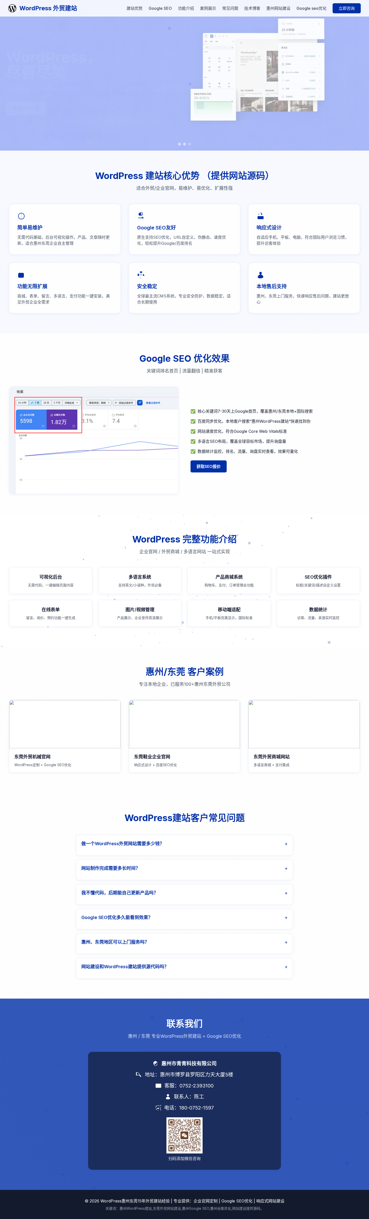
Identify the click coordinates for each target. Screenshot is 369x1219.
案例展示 (208, 8)
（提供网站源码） (238, 175)
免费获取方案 (25, 108)
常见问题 (230, 8)
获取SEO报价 (209, 466)
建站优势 (135, 8)
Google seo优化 (311, 8)
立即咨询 (347, 8)
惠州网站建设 (278, 8)
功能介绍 (186, 8)
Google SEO (160, 8)
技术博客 (252, 8)
